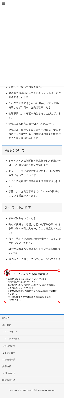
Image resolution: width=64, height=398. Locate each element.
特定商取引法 (8, 380)
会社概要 (6, 325)
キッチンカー (8, 352)
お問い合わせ (8, 373)
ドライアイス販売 (11, 339)
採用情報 (6, 366)
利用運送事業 (8, 359)
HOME (5, 318)
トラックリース (10, 332)
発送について (8, 346)
